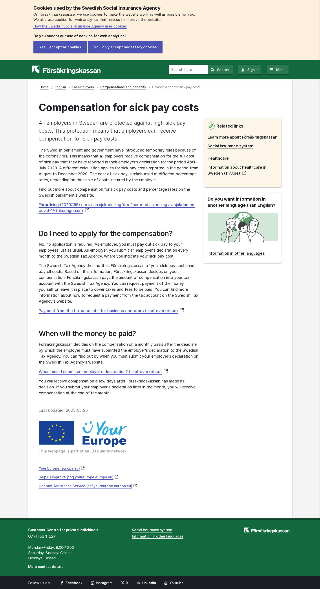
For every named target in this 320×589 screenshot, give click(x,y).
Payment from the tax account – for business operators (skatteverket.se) (108, 310)
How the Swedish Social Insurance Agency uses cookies (80, 26)
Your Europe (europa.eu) (59, 468)
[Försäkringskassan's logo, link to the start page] (66, 69)
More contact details (45, 566)
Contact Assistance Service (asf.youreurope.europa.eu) (85, 486)
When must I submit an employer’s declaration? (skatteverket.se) (100, 371)
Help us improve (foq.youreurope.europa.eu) (76, 477)
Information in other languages (157, 536)
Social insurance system (230, 146)
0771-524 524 (42, 536)
